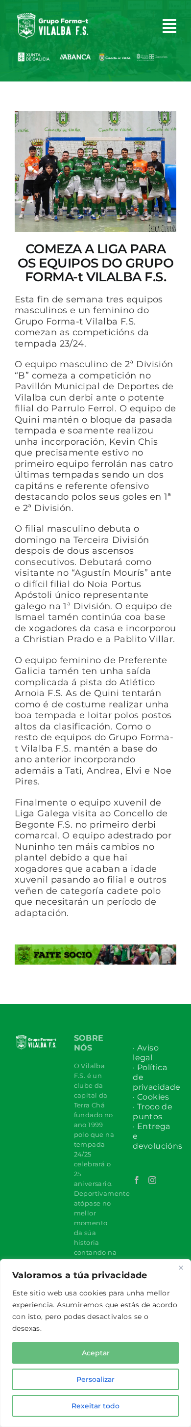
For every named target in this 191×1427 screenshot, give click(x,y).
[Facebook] (137, 1180)
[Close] (181, 1267)
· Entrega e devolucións (154, 1136)
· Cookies (151, 1097)
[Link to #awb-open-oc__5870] (169, 26)
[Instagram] (152, 1180)
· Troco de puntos (152, 1111)
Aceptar (96, 1352)
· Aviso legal (146, 1052)
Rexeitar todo (95, 1405)
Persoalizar (95, 1379)
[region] (95, 1343)
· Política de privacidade (154, 1077)
